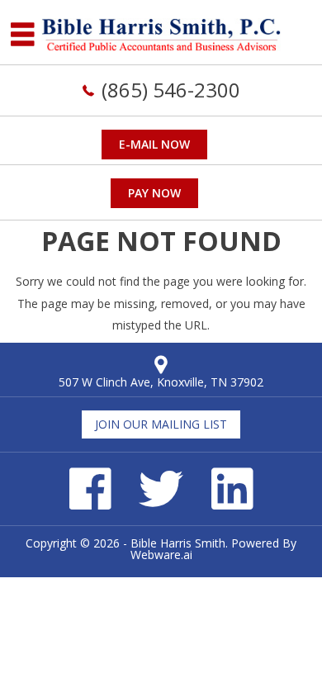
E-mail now (154, 144)
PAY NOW (154, 193)
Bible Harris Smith (177, 543)
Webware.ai (161, 554)
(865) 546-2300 (171, 89)
